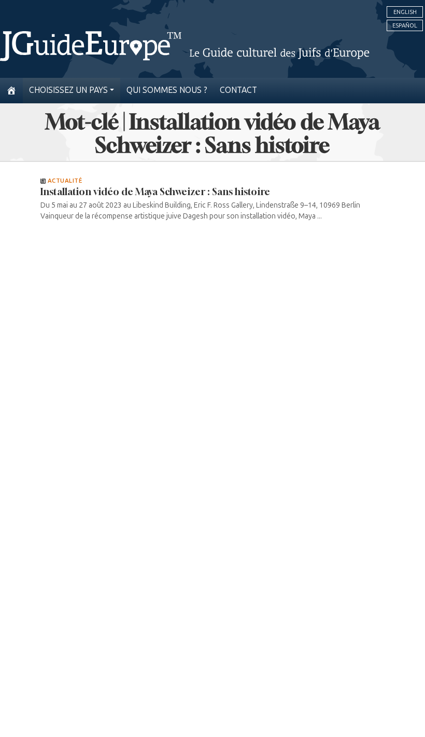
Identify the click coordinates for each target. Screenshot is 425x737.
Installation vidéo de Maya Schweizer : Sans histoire (155, 191)
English (405, 12)
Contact (238, 90)
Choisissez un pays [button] (68, 90)
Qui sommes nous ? (166, 90)
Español (404, 25)
